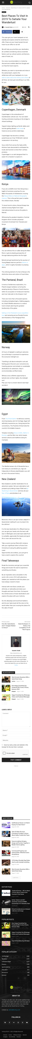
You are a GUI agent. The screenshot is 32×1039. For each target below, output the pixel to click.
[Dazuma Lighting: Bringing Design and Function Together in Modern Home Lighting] (6, 843)
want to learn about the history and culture (15, 77)
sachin (13, 681)
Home (3, 8)
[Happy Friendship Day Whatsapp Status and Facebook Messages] (6, 697)
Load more (15, 877)
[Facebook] (9, 1022)
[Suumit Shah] (3, 27)
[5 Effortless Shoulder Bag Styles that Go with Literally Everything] (6, 863)
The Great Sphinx (10, 418)
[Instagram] (18, 1022)
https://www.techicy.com (16, 653)
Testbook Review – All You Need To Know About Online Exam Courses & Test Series (21, 892)
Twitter (16, 665)
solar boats (19, 128)
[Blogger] (5, 1022)
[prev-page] (3, 703)
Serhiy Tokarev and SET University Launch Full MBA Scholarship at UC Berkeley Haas (21, 901)
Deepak (14, 691)
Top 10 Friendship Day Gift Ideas (21, 941)
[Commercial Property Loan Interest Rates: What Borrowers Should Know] (6, 853)
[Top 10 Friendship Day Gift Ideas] (6, 943)
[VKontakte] (27, 1022)
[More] (22, 32)
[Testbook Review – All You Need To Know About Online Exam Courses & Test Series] (6, 893)
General (8, 8)
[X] (22, 1022)
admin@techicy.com (14, 1010)
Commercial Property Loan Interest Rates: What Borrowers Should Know (20, 852)
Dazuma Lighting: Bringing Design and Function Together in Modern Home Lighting (21, 843)
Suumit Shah (9, 27)
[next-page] (6, 703)
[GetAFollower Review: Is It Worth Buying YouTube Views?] (6, 825)
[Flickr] (14, 1022)
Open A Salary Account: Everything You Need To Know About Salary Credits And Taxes (21, 833)
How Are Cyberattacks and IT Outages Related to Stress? (8, 625)
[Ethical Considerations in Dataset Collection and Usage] (6, 911)
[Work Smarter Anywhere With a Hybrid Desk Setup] (6, 679)
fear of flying (6, 493)
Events (3, 691)
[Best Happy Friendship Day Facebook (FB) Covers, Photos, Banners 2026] (6, 688)
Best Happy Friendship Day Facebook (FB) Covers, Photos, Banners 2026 (20, 687)
